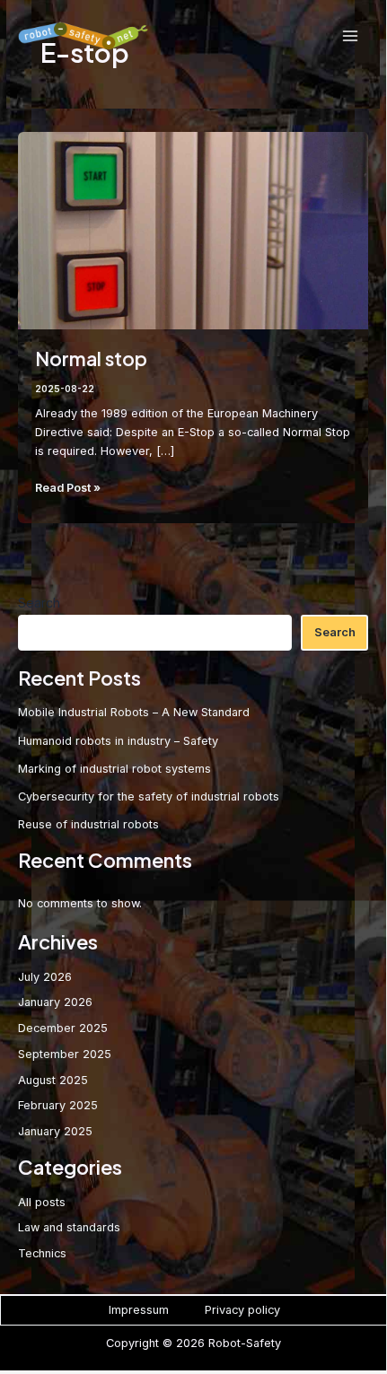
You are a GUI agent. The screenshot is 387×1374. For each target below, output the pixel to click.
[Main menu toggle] (350, 35)
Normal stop (91, 358)
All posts (42, 1202)
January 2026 (55, 1002)
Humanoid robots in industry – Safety (118, 741)
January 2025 (55, 1131)
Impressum (139, 1310)
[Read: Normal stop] (193, 229)
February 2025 (58, 1105)
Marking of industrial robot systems (114, 768)
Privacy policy (242, 1310)
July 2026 (45, 977)
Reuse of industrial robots (88, 824)
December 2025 (63, 1028)
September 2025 (64, 1054)
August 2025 (53, 1080)
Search (39, 602)
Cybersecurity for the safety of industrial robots (148, 796)
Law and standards (69, 1227)
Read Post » (68, 488)
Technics (42, 1253)
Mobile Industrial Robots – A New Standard (134, 712)
